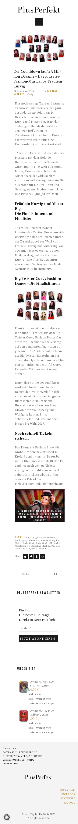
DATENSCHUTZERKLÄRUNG (20, 752)
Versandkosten (43, 698)
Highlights (55, 543)
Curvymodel (43, 537)
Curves (26, 537)
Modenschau (35, 545)
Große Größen (42, 543)
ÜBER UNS (9, 748)
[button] (40, 305)
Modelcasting (21, 545)
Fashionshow (33, 540)
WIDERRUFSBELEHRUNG (18, 759)
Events (20, 94)
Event (52, 537)
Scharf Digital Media (34, 814)
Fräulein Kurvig (48, 540)
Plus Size (46, 545)
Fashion (52, 91)
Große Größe (29, 543)
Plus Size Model (38, 548)
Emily (30, 94)
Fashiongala (20, 540)
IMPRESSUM (10, 763)
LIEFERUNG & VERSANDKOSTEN (23, 756)
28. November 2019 (23, 91)
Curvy (33, 537)
